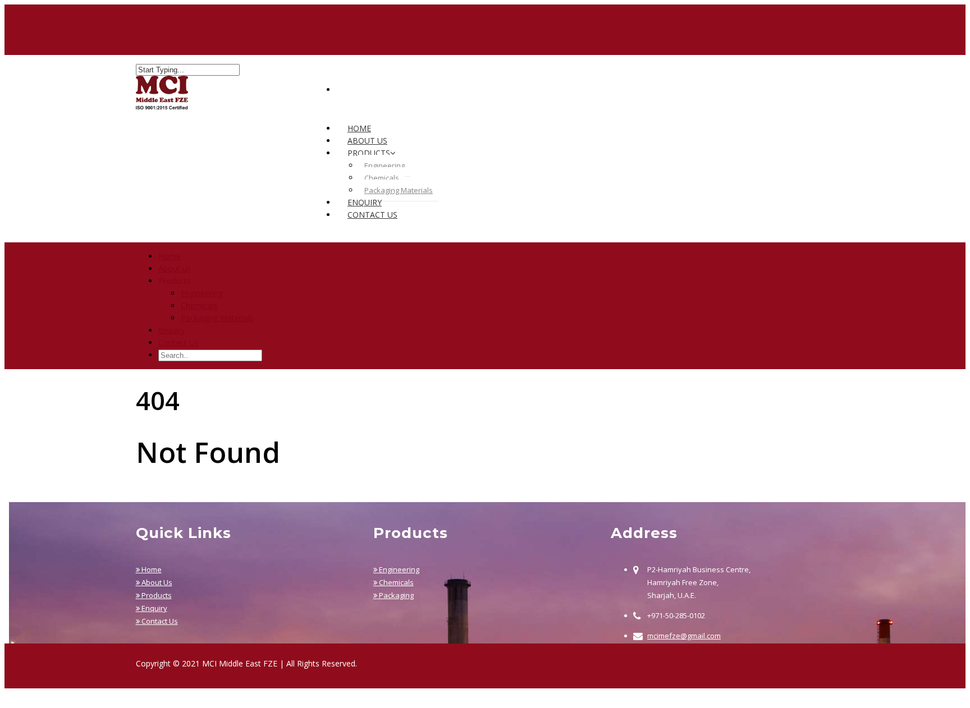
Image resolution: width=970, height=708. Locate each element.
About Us (156, 582)
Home (169, 256)
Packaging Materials (398, 190)
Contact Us (372, 214)
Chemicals (381, 178)
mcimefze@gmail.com (684, 636)
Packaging (395, 595)
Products (156, 595)
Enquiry (171, 330)
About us (174, 268)
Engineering (384, 165)
